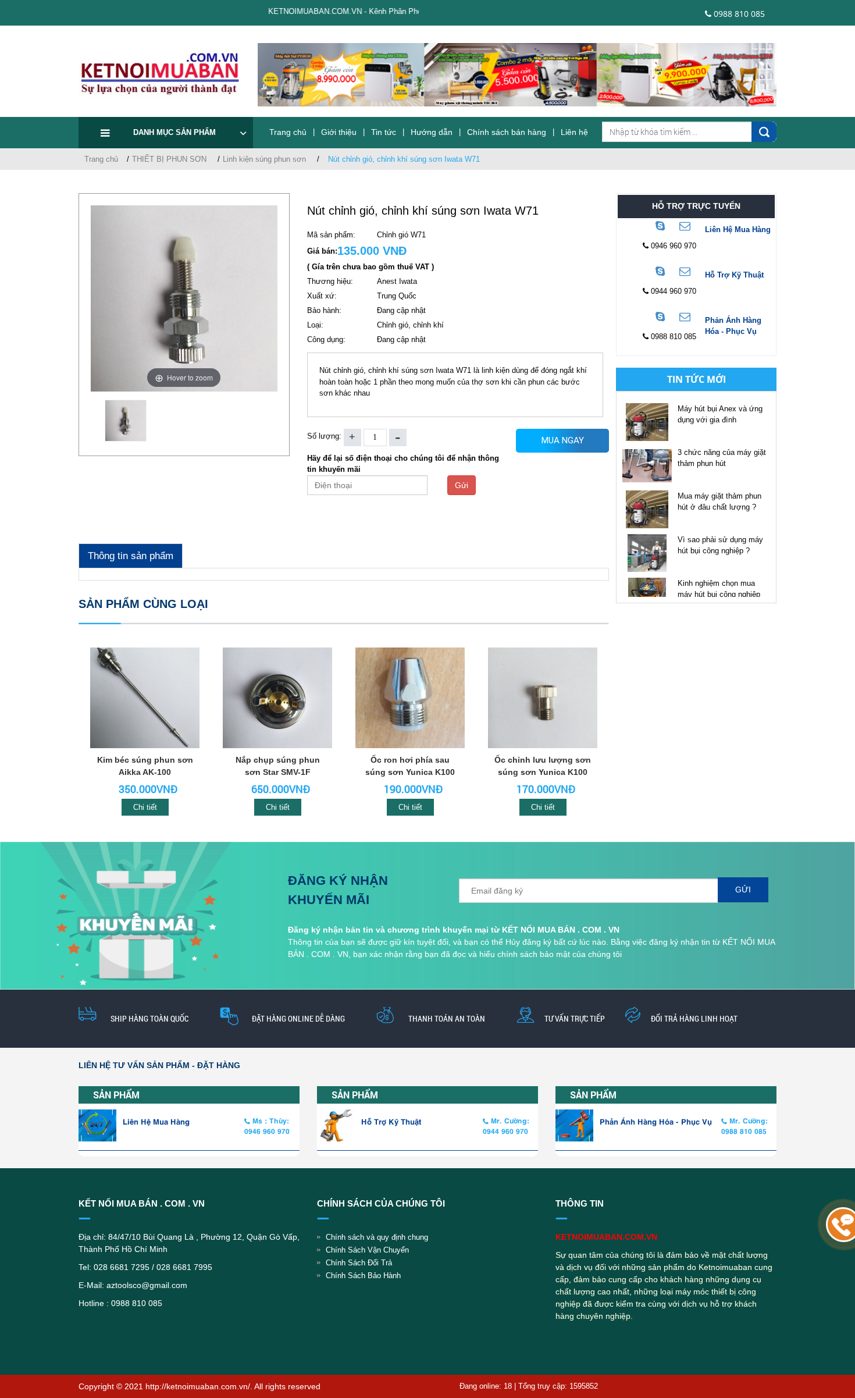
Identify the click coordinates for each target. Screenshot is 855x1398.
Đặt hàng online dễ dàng (298, 1018)
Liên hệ (574, 132)
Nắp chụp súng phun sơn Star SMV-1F (145, 766)
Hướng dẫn (432, 132)
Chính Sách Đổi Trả (359, 1262)
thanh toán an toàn (446, 1018)
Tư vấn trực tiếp (574, 1018)
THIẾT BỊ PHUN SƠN (169, 159)
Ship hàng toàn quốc (149, 1018)
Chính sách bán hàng (506, 132)
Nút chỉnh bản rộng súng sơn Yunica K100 (542, 766)
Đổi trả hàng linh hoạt (694, 1018)
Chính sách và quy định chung (377, 1237)
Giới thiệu (339, 132)
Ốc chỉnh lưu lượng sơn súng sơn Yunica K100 (410, 766)
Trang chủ (288, 132)
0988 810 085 (738, 13)
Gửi (461, 485)
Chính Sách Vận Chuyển (367, 1250)
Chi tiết (145, 807)
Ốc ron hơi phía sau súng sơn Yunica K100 (277, 766)
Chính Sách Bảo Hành (363, 1275)
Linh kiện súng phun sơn (264, 159)
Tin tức (383, 132)
